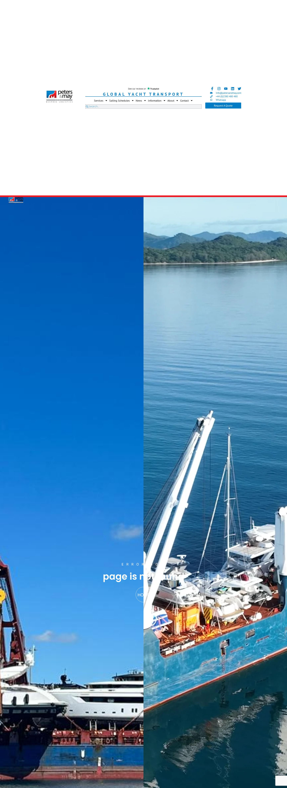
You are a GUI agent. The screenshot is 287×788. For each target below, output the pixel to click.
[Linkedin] (232, 88)
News (139, 100)
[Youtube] (226, 88)
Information (154, 100)
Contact (184, 100)
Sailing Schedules (119, 100)
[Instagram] (219, 88)
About (170, 100)
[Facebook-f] (212, 88)
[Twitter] (239, 88)
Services (98, 100)
